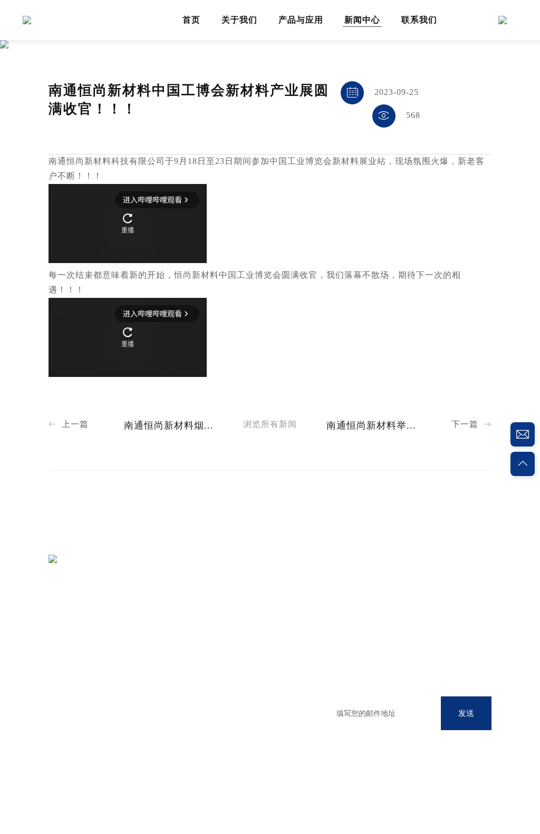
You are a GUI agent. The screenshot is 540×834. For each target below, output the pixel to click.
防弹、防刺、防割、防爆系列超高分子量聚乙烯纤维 (215, 740)
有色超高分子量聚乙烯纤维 (199, 715)
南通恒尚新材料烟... (169, 426)
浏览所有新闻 (270, 424)
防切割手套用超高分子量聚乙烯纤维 (215, 675)
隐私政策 (78, 798)
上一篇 (69, 424)
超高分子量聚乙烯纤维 (192, 655)
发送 (466, 713)
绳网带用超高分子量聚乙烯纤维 (207, 695)
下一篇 (471, 424)
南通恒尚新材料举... (371, 426)
